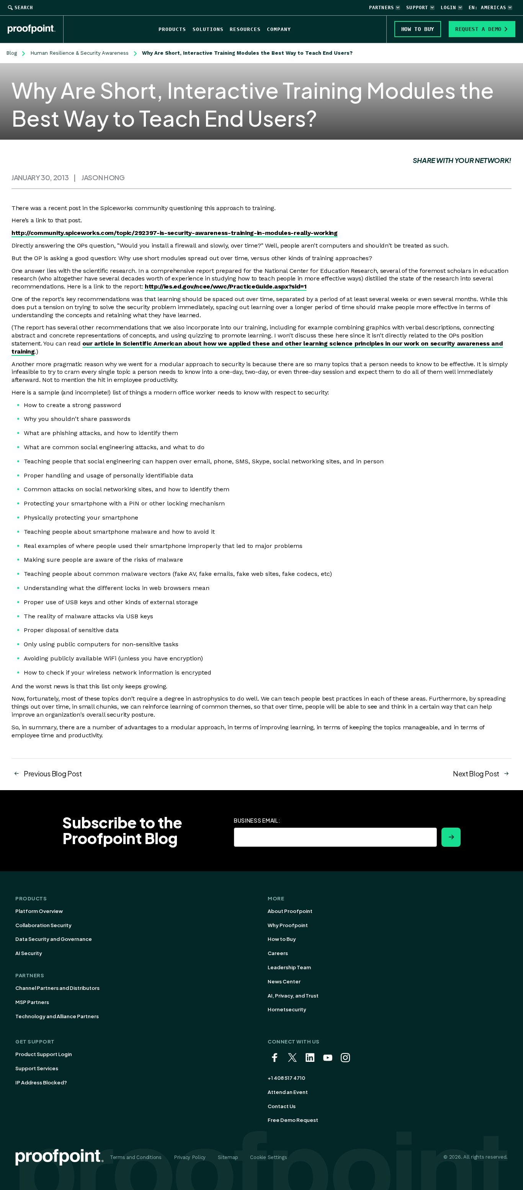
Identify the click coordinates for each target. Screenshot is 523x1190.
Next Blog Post (476, 773)
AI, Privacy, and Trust (293, 996)
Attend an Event (288, 1092)
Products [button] (172, 29)
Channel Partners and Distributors (57, 988)
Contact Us (282, 1106)
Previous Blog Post (53, 773)
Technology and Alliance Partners (57, 1016)
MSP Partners (32, 1002)
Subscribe (451, 837)
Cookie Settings (268, 1157)
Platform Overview (39, 911)
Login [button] (448, 7)
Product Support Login (43, 1054)
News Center (284, 981)
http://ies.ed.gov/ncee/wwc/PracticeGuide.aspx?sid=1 (226, 286)
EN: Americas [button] (487, 7)
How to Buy (282, 939)
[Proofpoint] (36, 29)
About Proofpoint (290, 911)
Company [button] (279, 29)
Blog (11, 53)
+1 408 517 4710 (286, 1078)
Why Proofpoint (288, 925)
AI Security (28, 953)
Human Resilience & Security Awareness (79, 53)
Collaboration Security (43, 925)
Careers (278, 953)
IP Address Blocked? (41, 1082)
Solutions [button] (208, 29)
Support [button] (417, 7)
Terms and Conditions (136, 1157)
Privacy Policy (190, 1157)
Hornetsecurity (287, 1009)
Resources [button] (245, 29)
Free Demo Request (293, 1120)
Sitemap (228, 1157)
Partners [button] (381, 7)
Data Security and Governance (53, 939)
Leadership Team (289, 967)
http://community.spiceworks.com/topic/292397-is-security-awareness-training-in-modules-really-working (174, 232)
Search (24, 7)
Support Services (36, 1068)
